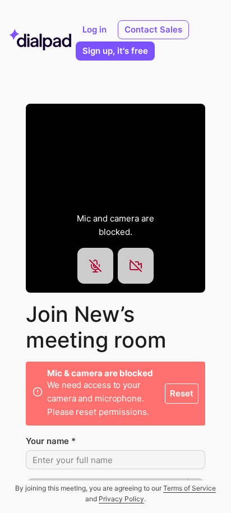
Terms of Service (189, 488)
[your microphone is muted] (95, 266)
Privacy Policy (121, 498)
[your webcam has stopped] (136, 266)
